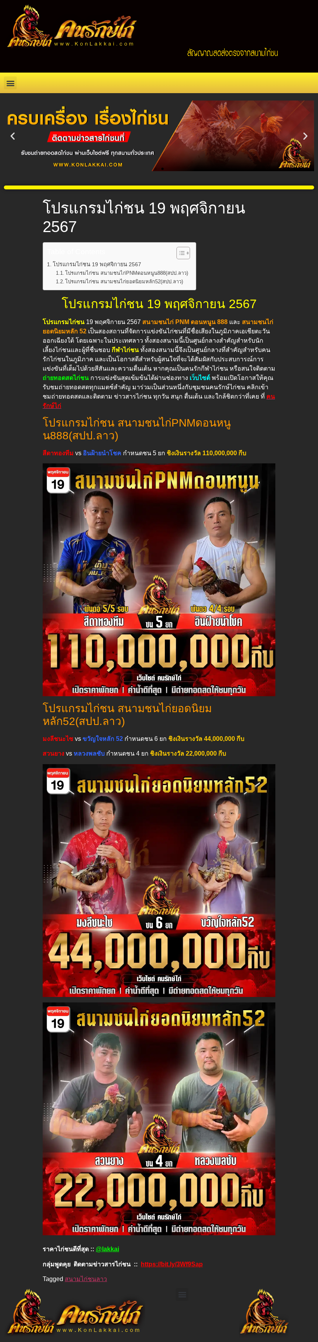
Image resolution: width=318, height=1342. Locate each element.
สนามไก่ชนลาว (86, 1279)
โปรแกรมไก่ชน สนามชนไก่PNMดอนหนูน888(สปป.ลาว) (126, 273)
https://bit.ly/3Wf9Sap (172, 1264)
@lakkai (107, 1249)
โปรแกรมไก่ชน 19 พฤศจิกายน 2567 (97, 264)
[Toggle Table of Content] (179, 253)
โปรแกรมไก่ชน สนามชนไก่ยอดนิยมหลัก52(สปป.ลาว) (124, 281)
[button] (10, 82)
